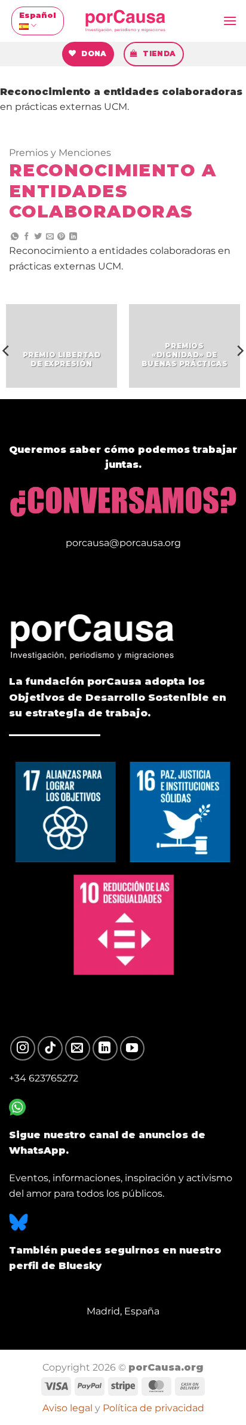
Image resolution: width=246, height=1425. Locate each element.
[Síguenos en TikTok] (50, 1048)
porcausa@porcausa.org (123, 542)
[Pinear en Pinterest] (61, 236)
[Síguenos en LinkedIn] (105, 1048)
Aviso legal (67, 1408)
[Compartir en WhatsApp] (15, 236)
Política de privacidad (153, 1408)
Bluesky (80, 1265)
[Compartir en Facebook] (26, 236)
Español (37, 15)
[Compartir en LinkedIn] (73, 236)
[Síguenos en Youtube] (132, 1048)
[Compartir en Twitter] (38, 236)
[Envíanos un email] (77, 1048)
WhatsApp (37, 1150)
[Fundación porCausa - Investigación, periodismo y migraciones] (125, 21)
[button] (230, 20)
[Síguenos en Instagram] (22, 1048)
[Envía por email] (50, 236)
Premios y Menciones (60, 152)
